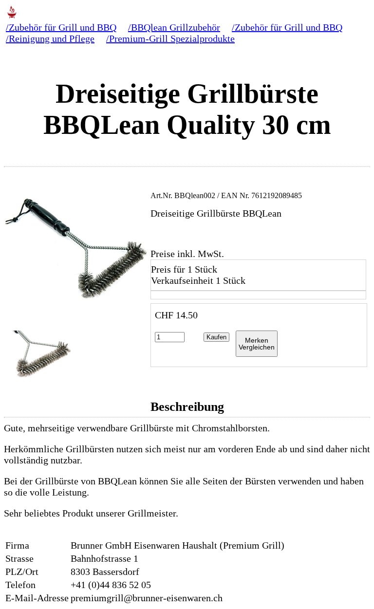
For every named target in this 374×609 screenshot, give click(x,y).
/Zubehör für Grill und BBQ (61, 27)
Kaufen (216, 337)
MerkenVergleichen (257, 343)
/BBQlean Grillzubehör (174, 27)
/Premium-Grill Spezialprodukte (170, 38)
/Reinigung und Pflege (50, 38)
